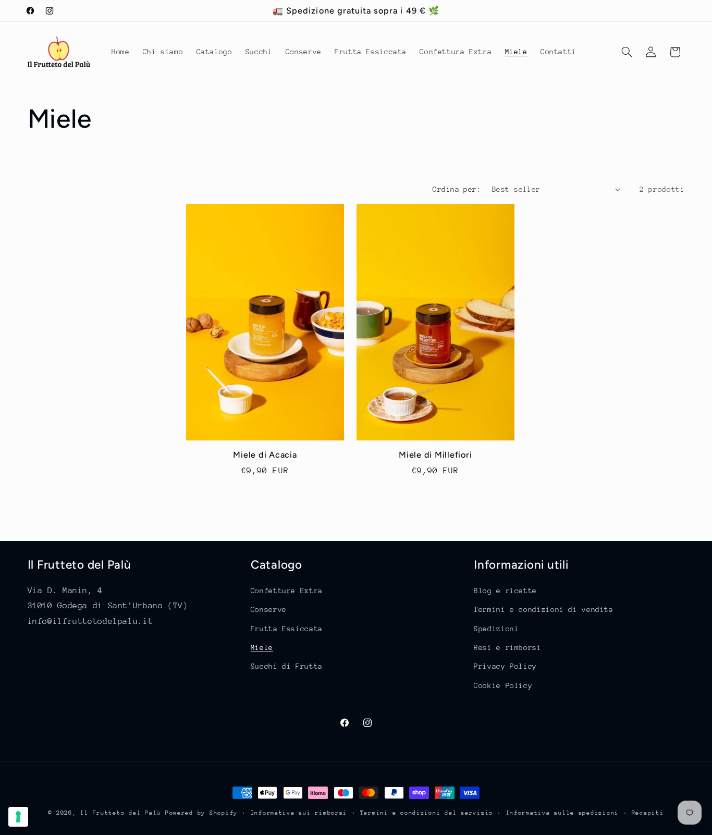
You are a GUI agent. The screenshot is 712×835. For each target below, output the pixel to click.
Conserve (269, 609)
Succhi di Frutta (287, 666)
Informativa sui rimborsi (299, 812)
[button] (627, 52)
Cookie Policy (503, 685)
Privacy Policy (505, 666)
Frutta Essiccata (287, 628)
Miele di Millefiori (435, 455)
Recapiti (648, 812)
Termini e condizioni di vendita (543, 609)
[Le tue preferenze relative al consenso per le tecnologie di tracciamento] (18, 817)
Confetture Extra (287, 590)
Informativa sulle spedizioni (562, 812)
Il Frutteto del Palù (120, 812)
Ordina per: (457, 189)
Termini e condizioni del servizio (426, 812)
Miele (262, 647)
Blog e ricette (505, 590)
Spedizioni (496, 628)
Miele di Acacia (265, 455)
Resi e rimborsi (507, 647)
